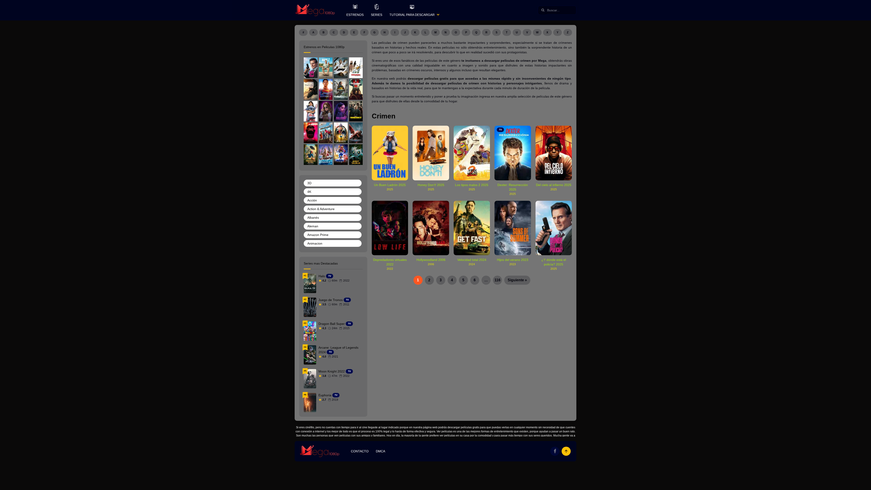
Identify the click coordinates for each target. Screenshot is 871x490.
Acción (312, 200)
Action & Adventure (321, 209)
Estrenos (355, 15)
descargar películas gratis (428, 78)
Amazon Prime (317, 235)
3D (309, 183)
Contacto (360, 451)
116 (497, 280)
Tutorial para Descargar (412, 15)
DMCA (380, 451)
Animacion (314, 243)
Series (376, 15)
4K (309, 192)
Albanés (313, 217)
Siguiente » (517, 280)
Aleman (312, 226)
